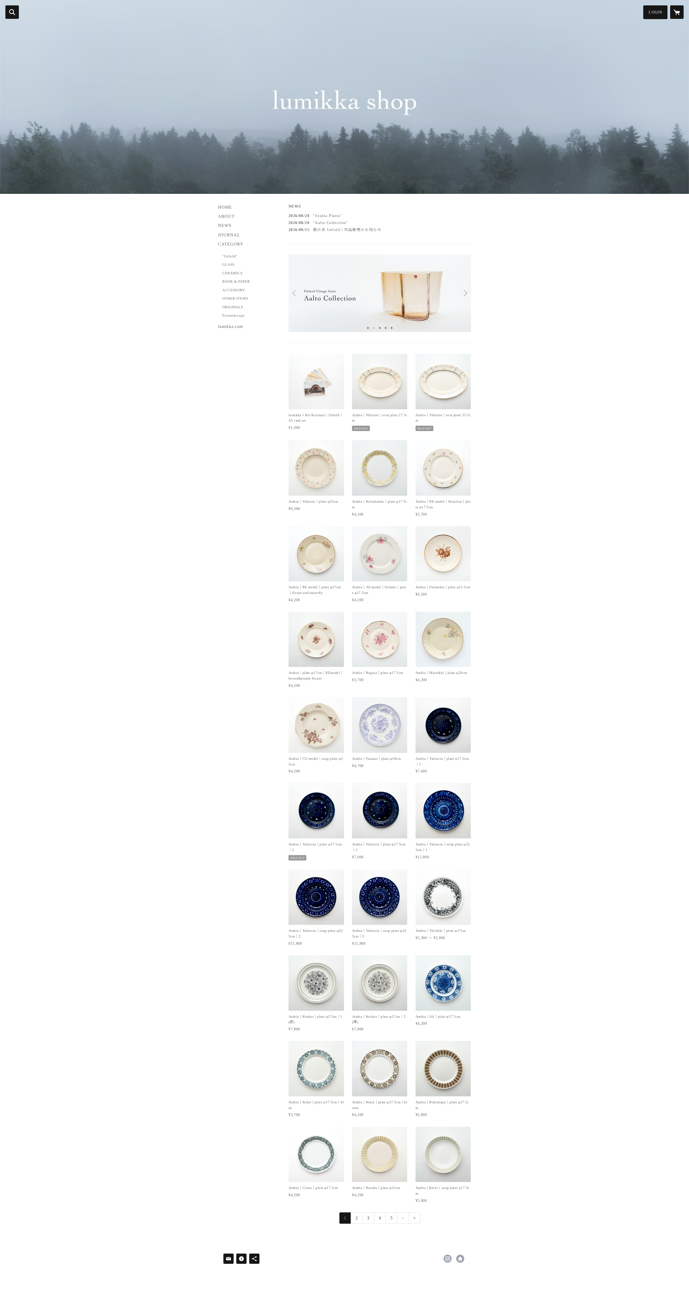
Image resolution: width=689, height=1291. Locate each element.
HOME (225, 207)
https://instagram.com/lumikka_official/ (448, 1259)
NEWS (224, 225)
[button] (655, 12)
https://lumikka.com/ (460, 1259)
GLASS (228, 265)
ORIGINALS (232, 307)
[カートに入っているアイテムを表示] (677, 12)
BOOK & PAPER (236, 281)
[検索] (12, 12)
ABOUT (226, 216)
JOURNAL (229, 235)
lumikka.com (230, 326)
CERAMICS (232, 273)
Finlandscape (233, 315)
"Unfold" (229, 256)
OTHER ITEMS (235, 298)
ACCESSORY (233, 290)
